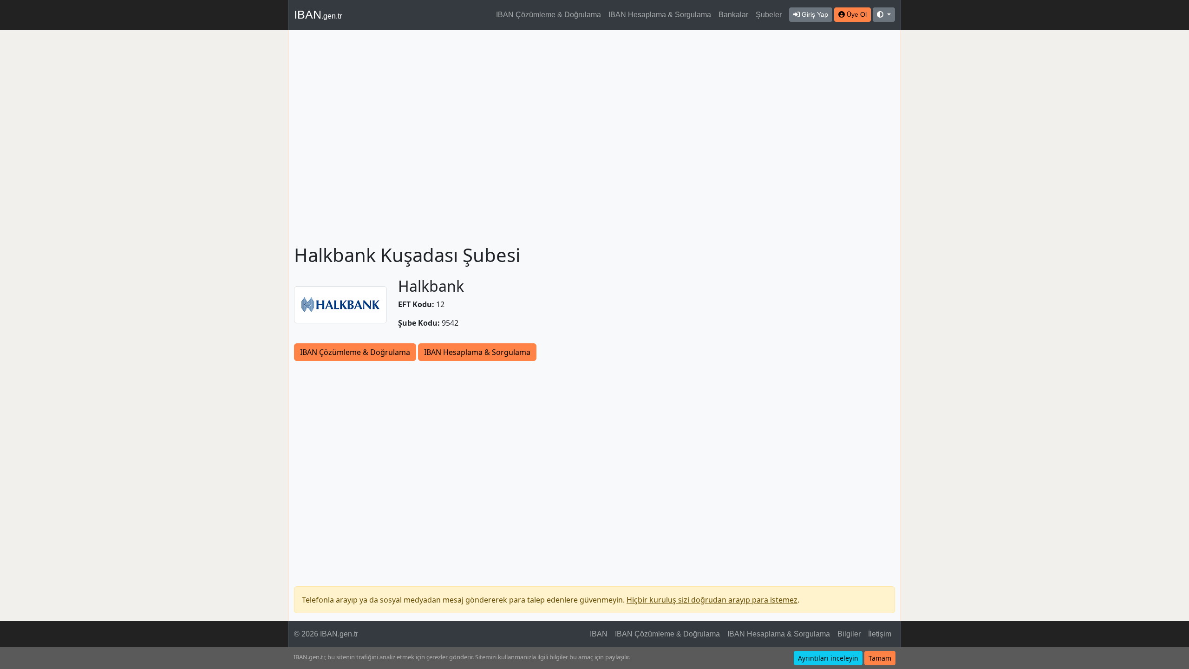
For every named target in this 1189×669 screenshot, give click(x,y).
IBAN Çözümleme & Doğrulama (548, 15)
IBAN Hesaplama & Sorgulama (659, 15)
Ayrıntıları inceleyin (828, 658)
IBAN (318, 14)
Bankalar (733, 15)
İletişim (879, 634)
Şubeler (769, 15)
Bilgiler (849, 634)
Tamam (880, 658)
